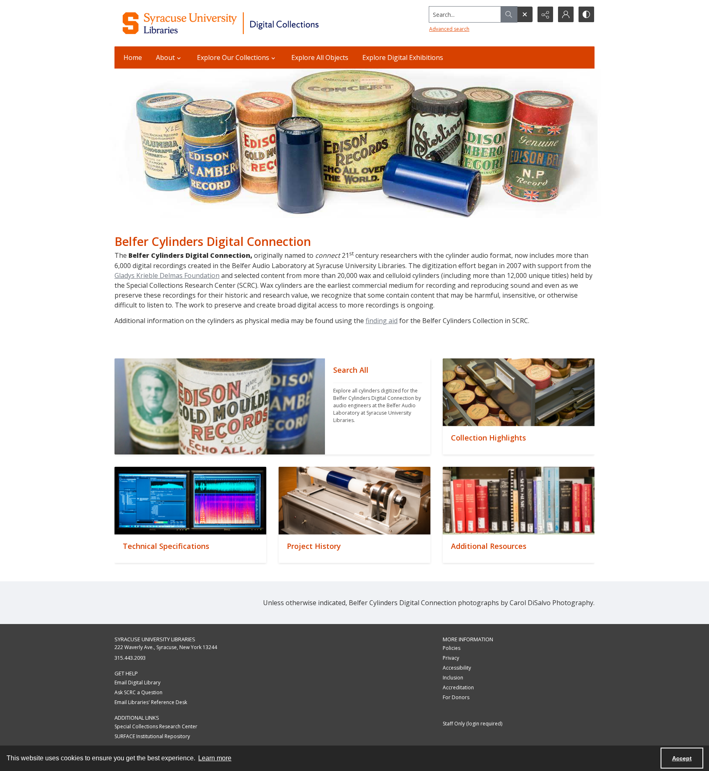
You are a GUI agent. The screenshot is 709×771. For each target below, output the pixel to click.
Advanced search (449, 28)
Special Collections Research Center (155, 726)
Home (133, 57)
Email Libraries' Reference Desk (150, 702)
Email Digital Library (137, 682)
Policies (451, 648)
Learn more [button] (214, 758)
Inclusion (453, 677)
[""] (219, 406)
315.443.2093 (130, 657)
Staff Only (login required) (472, 723)
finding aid (382, 320)
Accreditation (458, 687)
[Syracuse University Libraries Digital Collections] (245, 23)
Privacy (451, 657)
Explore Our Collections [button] (233, 57)
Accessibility (457, 667)
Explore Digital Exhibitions (402, 57)
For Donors (456, 697)
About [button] (165, 57)
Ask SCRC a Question (138, 692)
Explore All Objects (319, 57)
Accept (682, 758)
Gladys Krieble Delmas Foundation (167, 275)
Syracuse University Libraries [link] (154, 639)
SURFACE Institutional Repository (152, 736)
